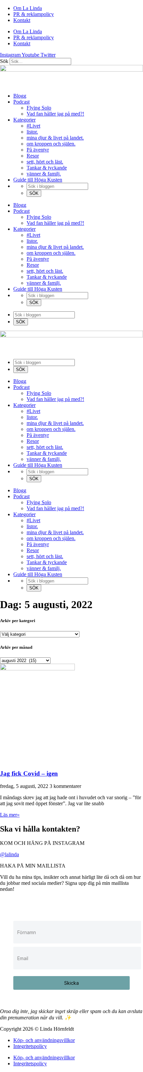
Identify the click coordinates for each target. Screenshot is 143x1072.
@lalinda (9, 854)
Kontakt (21, 20)
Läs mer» (10, 815)
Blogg (19, 96)
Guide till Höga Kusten (37, 179)
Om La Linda (27, 8)
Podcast (21, 102)
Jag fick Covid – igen (29, 773)
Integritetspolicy (30, 1046)
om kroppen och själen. (51, 144)
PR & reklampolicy (33, 14)
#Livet (33, 126)
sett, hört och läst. (45, 162)
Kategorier (24, 120)
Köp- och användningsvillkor (44, 1040)
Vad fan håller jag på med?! (55, 114)
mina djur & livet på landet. (55, 138)
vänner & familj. (44, 174)
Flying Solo (39, 108)
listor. (32, 132)
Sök (4, 61)
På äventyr (38, 150)
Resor (33, 156)
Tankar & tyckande (47, 168)
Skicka (71, 983)
